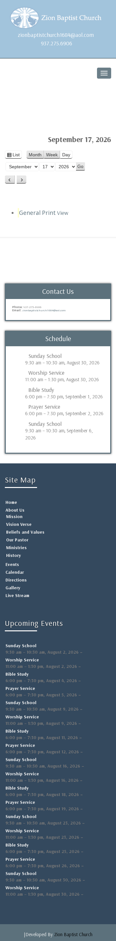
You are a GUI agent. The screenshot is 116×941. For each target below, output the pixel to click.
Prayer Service (44, 407)
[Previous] (10, 179)
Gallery (12, 588)
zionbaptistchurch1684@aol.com (56, 35)
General (30, 212)
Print (55, 212)
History (13, 555)
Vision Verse (19, 524)
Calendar (14, 572)
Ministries (16, 547)
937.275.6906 (56, 43)
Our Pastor (17, 540)
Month (35, 154)
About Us (14, 510)
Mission (14, 516)
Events (12, 564)
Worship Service (46, 373)
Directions (16, 580)
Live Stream (17, 595)
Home (11, 502)
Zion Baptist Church (73, 934)
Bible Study (41, 390)
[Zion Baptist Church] (58, 16)
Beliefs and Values (25, 532)
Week (52, 154)
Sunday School (45, 356)
